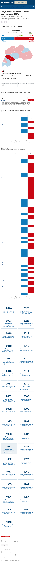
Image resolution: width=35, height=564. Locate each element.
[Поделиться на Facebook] (6, 22)
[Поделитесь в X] (2, 22)
